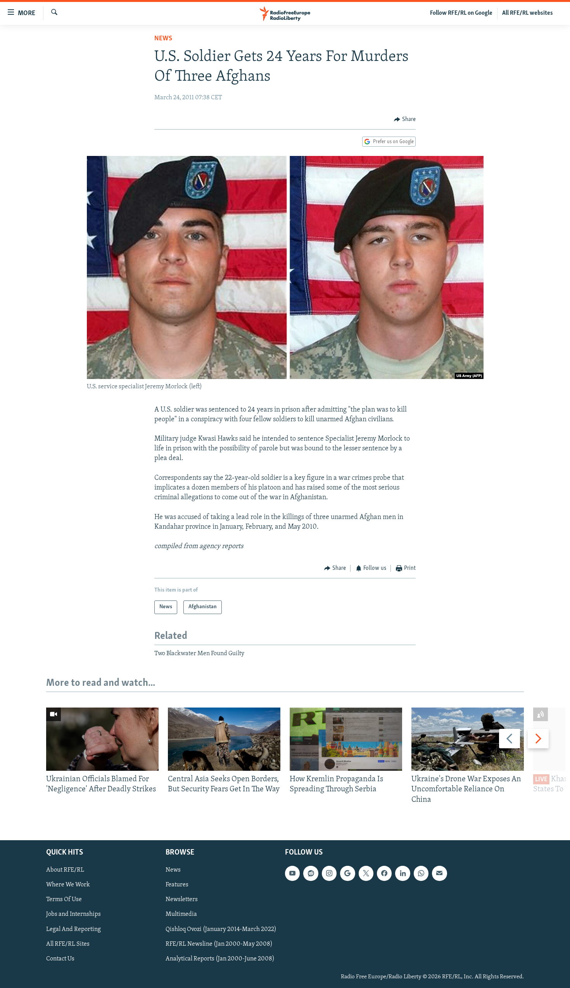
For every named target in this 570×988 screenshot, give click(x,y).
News (163, 38)
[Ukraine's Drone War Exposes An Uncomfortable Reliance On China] (467, 739)
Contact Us (60, 959)
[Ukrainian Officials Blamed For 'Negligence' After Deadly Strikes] (102, 739)
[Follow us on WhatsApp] (421, 873)
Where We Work (68, 885)
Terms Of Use (64, 899)
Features (177, 885)
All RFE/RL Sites (68, 944)
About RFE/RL (65, 870)
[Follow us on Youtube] (292, 873)
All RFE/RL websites (527, 13)
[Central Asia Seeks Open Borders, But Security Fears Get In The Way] (224, 739)
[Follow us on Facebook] (384, 873)
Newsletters (182, 899)
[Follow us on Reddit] (310, 873)
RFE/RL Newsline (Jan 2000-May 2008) (219, 944)
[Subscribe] (439, 873)
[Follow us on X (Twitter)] (366, 873)
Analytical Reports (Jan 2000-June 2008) (220, 959)
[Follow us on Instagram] (329, 873)
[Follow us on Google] (347, 873)
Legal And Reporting (73, 929)
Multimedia (181, 915)
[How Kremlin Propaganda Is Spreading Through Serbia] (346, 739)
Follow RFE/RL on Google (461, 13)
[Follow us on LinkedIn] (402, 873)
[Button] (405, 119)
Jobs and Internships (73, 915)
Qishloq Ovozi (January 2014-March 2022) (221, 929)
